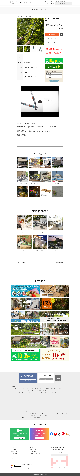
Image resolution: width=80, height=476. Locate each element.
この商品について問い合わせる (54, 38)
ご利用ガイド (13, 449)
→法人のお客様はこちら (15, 458)
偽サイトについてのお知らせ (35, 458)
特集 (47, 3)
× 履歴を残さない (59, 262)
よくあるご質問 (14, 453)
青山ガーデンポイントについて (16, 451)
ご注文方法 (13, 447)
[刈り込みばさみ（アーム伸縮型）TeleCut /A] (20, 49)
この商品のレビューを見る (51, 42)
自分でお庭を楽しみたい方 (27, 464)
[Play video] (40, 101)
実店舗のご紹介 (33, 451)
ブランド (52, 3)
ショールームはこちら (26, 468)
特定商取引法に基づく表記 (35, 453)
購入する (52, 34)
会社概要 (32, 447)
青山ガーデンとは (33, 449)
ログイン (26, 144)
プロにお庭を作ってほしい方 (27, 466)
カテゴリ (43, 3)
